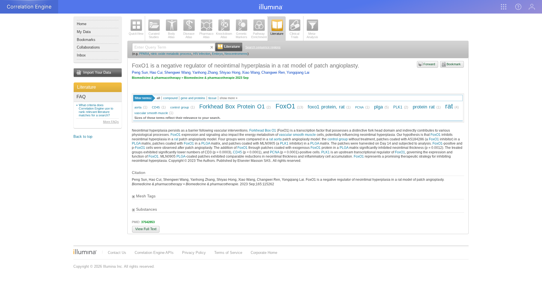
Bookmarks (86, 40)
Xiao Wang (251, 72)
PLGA (136, 143)
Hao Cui (156, 72)
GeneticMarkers (241, 35)
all (158, 98)
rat (449, 106)
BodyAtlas (171, 35)
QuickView (136, 33)
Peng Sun (140, 72)
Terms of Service (228, 252)
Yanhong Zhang (205, 72)
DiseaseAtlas (188, 35)
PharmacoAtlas (206, 35)
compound (170, 98)
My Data (84, 32)
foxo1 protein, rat (326, 107)
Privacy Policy (194, 252)
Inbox (81, 55)
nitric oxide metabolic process (171, 53)
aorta (137, 107)
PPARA (144, 53)
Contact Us (117, 252)
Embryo (217, 53)
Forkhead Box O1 (262, 130)
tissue (212, 98)
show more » (228, 98)
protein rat (424, 107)
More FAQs (111, 121)
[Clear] (212, 47)
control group (179, 107)
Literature (86, 87)
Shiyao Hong (229, 72)
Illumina (85, 251)
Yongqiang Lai (298, 72)
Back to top (82, 136)
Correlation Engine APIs (154, 252)
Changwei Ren (273, 72)
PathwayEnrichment (259, 35)
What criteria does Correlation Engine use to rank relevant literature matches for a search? (96, 110)
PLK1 (397, 107)
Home (81, 24)
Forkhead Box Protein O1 (232, 106)
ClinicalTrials (294, 35)
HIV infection (201, 53)
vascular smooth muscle (151, 113)
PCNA (359, 107)
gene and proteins (193, 98)
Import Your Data (97, 72)
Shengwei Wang (177, 72)
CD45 (156, 107)
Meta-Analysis (312, 35)
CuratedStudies (153, 35)
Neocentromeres (236, 53)
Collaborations (88, 47)
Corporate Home (264, 252)
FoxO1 (285, 106)
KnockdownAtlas (224, 35)
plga (378, 107)
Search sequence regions (263, 47)
